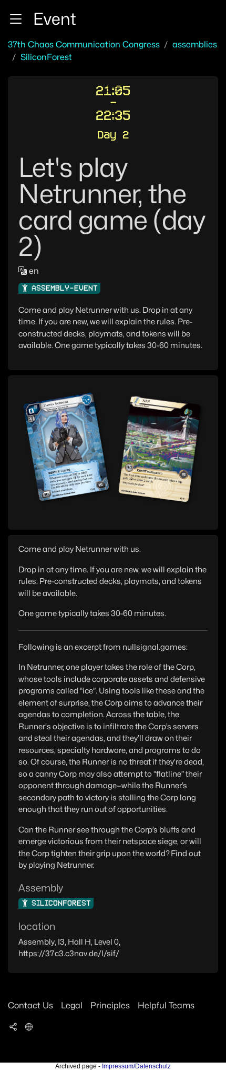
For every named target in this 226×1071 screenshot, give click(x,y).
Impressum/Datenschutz (136, 1066)
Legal (72, 1005)
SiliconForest (46, 57)
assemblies (194, 44)
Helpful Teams (166, 1005)
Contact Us (30, 1005)
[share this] (13, 1026)
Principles (110, 1005)
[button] (15, 19)
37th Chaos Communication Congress (84, 44)
